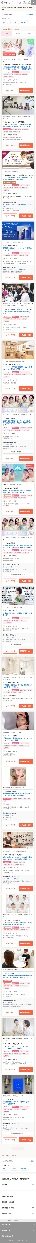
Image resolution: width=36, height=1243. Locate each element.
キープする (11, 90)
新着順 (18, 33)
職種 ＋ (5, 22)
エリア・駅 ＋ (14, 22)
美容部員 (9, 1220)
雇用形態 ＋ (24, 22)
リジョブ (3, 1220)
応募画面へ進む (25, 90)
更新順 (29, 33)
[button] (18, 63)
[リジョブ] (7, 2)
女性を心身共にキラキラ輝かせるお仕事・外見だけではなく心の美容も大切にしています (17, 423)
